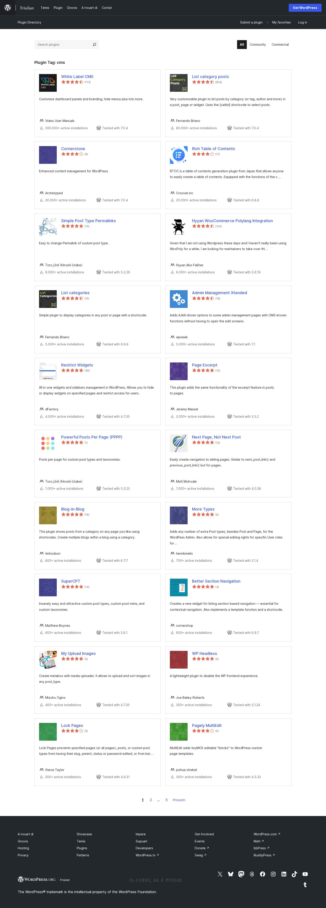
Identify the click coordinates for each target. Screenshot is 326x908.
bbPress (262, 848)
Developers (144, 848)
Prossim (179, 800)
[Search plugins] (94, 44)
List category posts (210, 76)
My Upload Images (78, 653)
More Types (203, 509)
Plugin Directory (29, 22)
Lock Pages (72, 725)
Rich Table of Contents (213, 148)
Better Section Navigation (216, 581)
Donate (202, 848)
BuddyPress (264, 855)
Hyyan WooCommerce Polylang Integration (232, 220)
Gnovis (23, 841)
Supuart (141, 841)
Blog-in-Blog (72, 509)
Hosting (23, 848)
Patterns (83, 855)
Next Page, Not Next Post (216, 437)
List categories (75, 292)
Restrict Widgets (77, 365)
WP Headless (204, 653)
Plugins (82, 848)
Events (200, 841)
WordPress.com (267, 834)
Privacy (23, 855)
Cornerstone (73, 148)
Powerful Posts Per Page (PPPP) (91, 437)
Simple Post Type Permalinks (88, 220)
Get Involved (204, 834)
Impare (141, 834)
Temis (81, 841)
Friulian (65, 880)
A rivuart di (25, 834)
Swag (201, 855)
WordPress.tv (147, 855)
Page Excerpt (204, 365)
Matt (259, 841)
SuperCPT (70, 581)
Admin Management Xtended (219, 292)
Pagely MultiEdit (207, 725)
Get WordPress (305, 8)
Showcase (84, 834)
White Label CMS (77, 76)
